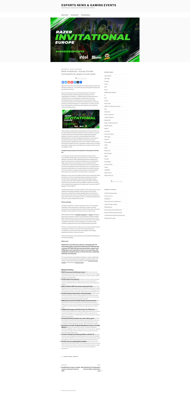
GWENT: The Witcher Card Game (112, 106)
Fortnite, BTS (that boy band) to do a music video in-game (77, 318)
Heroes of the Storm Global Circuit (112, 201)
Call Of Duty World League (110, 193)
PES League (107, 136)
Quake (106, 147)
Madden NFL (107, 120)
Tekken (106, 167)
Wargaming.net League (110, 218)
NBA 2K (106, 128)
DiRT (105, 87)
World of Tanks (108, 172)
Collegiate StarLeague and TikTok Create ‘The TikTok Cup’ (78, 309)
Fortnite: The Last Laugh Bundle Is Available (73, 341)
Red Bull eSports (108, 207)
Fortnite (75, 356)
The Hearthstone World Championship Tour (114, 215)
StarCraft (106, 159)
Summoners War (108, 164)
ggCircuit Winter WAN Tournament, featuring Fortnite (77, 286)
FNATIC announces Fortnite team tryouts (73, 272)
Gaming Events (74, 15)
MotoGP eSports (108, 125)
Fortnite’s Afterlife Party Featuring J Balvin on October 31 (77, 334)
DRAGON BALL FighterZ (110, 92)
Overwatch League (109, 134)
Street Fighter (107, 161)
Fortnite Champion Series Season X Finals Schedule (76, 293)
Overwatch (107, 131)
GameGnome (78, 69)
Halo (105, 109)
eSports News (64, 15)
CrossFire (106, 81)
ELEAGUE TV (107, 198)
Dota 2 (106, 89)
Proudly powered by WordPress (68, 390)
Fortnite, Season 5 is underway (70, 279)
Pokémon (106, 139)
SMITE (106, 156)
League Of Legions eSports (110, 204)
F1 (105, 95)
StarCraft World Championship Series (113, 212)
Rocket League (108, 153)
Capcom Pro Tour (108, 196)
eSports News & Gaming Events (88, 5)
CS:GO (106, 84)
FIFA (105, 98)
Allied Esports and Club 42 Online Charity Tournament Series (78, 300)
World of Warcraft (108, 175)
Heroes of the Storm (109, 114)
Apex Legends (107, 75)
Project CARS (107, 142)
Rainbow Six (107, 150)
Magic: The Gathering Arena (111, 123)
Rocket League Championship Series (113, 209)
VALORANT (107, 170)
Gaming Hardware (85, 15)
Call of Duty (107, 78)
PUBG (105, 145)
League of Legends (108, 117)
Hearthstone (107, 111)
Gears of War (107, 103)
